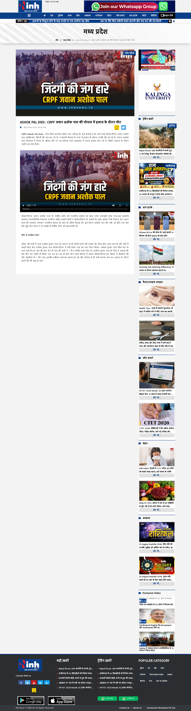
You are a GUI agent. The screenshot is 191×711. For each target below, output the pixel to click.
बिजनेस (142, 681)
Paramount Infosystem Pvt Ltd (161, 707)
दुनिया (60, 15)
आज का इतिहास (161, 681)
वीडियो (154, 15)
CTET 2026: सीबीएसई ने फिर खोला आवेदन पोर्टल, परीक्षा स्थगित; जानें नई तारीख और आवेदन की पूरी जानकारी (156, 430)
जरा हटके (133, 15)
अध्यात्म (88, 15)
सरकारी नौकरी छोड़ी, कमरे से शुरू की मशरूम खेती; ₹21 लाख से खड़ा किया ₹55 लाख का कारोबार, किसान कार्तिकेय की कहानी (76, 678)
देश (51, 15)
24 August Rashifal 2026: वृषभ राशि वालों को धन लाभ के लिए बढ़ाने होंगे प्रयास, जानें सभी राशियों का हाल (155, 578)
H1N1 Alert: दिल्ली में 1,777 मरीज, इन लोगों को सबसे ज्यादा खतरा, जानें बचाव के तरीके (156, 470)
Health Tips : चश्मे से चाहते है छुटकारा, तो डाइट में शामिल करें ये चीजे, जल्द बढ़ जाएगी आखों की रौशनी (156, 310)
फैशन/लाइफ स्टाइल (153, 282)
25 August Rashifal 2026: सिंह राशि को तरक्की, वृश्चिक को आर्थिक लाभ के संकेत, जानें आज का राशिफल (156, 546)
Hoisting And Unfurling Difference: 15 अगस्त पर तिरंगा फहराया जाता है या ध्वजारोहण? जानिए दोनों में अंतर (156, 268)
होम (57, 40)
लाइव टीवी (168, 15)
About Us (137, 707)
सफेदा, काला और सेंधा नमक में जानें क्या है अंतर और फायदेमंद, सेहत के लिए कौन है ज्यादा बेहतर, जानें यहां (156, 344)
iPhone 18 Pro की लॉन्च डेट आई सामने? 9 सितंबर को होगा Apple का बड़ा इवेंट (156, 234)
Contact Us (124, 707)
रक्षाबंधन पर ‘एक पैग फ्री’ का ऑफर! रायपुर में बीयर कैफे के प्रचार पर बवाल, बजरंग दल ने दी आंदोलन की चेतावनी (76, 683)
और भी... (157, 157)
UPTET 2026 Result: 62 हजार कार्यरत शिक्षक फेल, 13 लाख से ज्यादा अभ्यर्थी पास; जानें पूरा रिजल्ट (157, 392)
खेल (78, 15)
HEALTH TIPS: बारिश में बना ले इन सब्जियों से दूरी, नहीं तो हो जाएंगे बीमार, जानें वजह (156, 504)
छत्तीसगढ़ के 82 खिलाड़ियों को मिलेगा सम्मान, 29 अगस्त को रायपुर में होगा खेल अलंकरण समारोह (76, 673)
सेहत (109, 15)
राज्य (70, 15)
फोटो (144, 15)
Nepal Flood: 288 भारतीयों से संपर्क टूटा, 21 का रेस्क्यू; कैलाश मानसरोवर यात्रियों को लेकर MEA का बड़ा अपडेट (75, 668)
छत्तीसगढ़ (130, 698)
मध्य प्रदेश (67, 40)
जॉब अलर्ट (120, 15)
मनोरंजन (99, 15)
